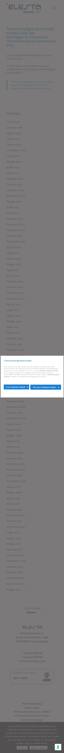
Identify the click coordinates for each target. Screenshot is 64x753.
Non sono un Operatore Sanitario (44, 387)
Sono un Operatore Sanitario (15, 387)
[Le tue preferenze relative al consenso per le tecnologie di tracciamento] (58, 747)
